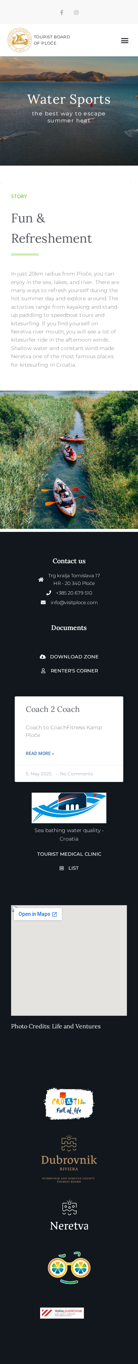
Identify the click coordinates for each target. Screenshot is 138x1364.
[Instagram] (76, 13)
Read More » (40, 753)
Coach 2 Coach (53, 709)
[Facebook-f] (61, 13)
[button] (124, 40)
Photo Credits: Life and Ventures (55, 1026)
